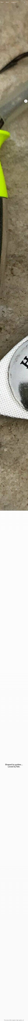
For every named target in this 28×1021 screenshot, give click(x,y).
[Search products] (26, 101)
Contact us (13, 2)
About (7, 2)
